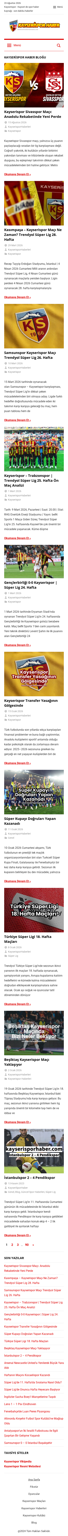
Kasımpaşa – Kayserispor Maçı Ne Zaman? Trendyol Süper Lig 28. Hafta (33, 234)
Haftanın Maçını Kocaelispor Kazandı (27, 1375)
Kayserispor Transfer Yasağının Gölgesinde (30, 1326)
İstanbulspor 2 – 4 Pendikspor (29, 1177)
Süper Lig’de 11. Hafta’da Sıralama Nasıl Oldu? (33, 1382)
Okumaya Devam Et (16, 174)
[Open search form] (59, 45)
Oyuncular (34, 1493)
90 (27, 1245)
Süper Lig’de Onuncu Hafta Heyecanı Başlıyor (32, 1389)
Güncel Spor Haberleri (32, 1192)
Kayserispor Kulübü (34, 1515)
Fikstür (34, 1486)
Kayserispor (14, 131)
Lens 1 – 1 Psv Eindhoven (20, 1404)
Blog (17, 1192)
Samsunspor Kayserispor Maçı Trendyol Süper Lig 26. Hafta (30, 355)
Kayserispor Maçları (34, 1501)
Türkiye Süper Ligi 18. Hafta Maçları (26, 1341)
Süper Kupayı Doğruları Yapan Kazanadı (29, 1334)
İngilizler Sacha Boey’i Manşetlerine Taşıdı (30, 1396)
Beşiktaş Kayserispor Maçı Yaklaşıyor (27, 1348)
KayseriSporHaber (18, 1187)
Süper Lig (13, 955)
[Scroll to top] (61, 1529)
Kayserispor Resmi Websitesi (22, 1466)
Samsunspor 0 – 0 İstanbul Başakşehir (28, 1443)
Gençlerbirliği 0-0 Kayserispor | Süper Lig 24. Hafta (30, 585)
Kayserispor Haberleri (19, 1078)
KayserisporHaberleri (19, 126)
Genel (11, 837)
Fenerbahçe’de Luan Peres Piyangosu (27, 1411)
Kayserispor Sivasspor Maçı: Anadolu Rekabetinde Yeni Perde (32, 114)
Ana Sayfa (34, 1479)
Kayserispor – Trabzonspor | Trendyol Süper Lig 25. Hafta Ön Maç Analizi (31, 480)
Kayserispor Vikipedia (18, 1461)
